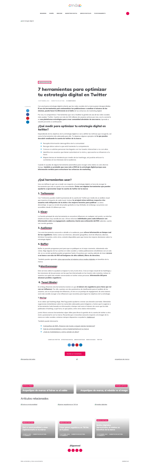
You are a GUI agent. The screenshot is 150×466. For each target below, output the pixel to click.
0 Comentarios (71, 100)
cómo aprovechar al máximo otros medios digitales (76, 259)
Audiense (46, 227)
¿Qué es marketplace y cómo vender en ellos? (61, 332)
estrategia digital (67, 339)
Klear (44, 211)
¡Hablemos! (91, 317)
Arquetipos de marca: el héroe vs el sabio (44, 390)
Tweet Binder (49, 282)
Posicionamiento (100, 13)
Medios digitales (85, 13)
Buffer (44, 243)
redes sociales (90, 339)
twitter (99, 339)
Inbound (59, 13)
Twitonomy (47, 193)
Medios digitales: (108, 427)
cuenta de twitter (54, 339)
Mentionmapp (49, 266)
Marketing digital (71, 13)
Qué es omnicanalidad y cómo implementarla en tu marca (66, 329)
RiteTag (43, 298)
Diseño (51, 13)
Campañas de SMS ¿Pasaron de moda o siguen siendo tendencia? (69, 326)
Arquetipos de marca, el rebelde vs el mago (104, 390)
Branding (43, 13)
